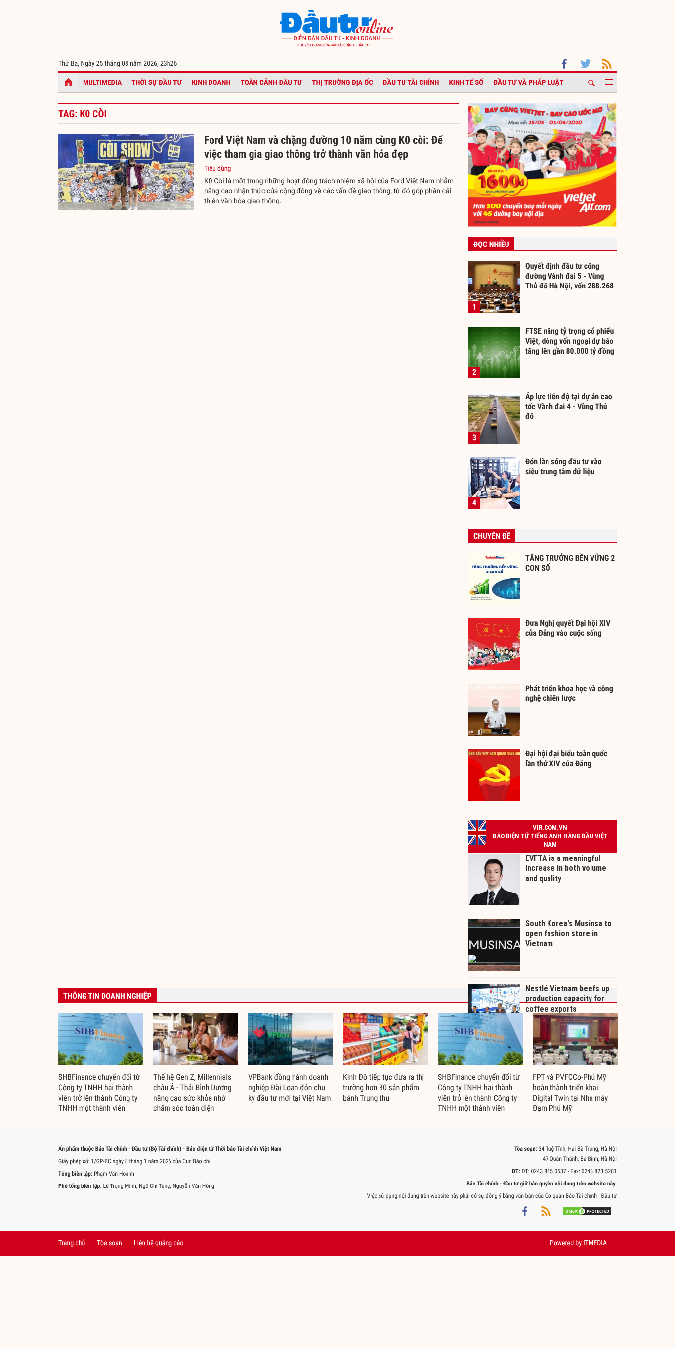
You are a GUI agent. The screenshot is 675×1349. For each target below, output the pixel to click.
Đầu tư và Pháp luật (528, 82)
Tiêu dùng (217, 169)
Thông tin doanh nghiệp (107, 996)
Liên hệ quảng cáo (159, 1243)
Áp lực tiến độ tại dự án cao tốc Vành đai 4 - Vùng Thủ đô (568, 406)
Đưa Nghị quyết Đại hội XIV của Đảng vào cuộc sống (567, 628)
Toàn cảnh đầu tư (271, 82)
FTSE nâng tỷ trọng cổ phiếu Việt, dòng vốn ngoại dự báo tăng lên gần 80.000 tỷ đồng (569, 341)
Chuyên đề (491, 536)
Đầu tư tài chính (411, 82)
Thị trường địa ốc (342, 82)
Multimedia (102, 82)
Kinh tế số (466, 82)
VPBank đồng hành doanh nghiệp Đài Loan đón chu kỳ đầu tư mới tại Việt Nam (289, 1087)
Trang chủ (71, 1243)
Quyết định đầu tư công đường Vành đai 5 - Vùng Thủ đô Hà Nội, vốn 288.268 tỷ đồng (569, 275)
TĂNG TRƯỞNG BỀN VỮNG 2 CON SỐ (570, 562)
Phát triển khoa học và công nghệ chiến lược (569, 693)
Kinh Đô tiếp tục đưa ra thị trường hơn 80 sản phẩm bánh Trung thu (383, 1087)
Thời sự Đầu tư (156, 82)
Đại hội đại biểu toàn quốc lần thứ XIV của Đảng (566, 758)
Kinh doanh (211, 82)
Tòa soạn (109, 1243)
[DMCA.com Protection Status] (587, 1211)
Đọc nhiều (491, 244)
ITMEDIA (595, 1243)
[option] (100, 1063)
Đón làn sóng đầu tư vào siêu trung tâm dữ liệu (563, 466)
